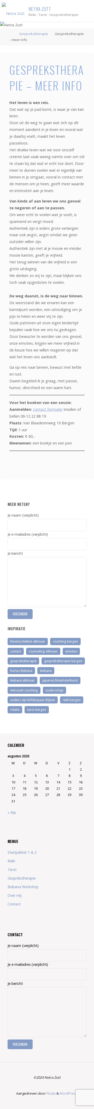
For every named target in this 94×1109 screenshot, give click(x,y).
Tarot (12, 870)
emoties (71, 651)
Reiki (11, 861)
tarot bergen (36, 710)
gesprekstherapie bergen (63, 661)
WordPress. (69, 1093)
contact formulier (48, 409)
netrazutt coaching (24, 690)
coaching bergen (65, 641)
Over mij (14, 895)
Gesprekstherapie (33, 33)
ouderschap (54, 690)
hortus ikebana (21, 671)
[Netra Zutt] (13, 10)
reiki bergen (72, 700)
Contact (14, 904)
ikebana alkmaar (22, 680)
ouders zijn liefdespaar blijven (32, 700)
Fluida (51, 1093)
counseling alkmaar (43, 651)
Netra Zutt (39, 8)
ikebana (46, 671)
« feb (12, 813)
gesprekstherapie (23, 661)
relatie (15, 710)
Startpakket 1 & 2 (22, 852)
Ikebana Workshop (23, 887)
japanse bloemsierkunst (60, 680)
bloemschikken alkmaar (27, 641)
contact (15, 651)
